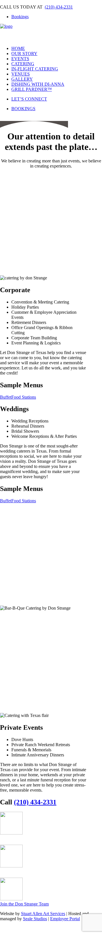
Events (20, 58)
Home (18, 48)
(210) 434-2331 (59, 7)
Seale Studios (35, 918)
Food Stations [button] (23, 397)
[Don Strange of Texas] (51, 32)
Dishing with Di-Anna (37, 84)
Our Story (24, 53)
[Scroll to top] (4, 929)
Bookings (20, 16)
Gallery (22, 79)
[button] (6, 841)
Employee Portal (65, 918)
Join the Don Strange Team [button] (24, 903)
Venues (20, 74)
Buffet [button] (5, 397)
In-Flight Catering (34, 68)
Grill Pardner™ (31, 89)
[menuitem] (56, 16)
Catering (22, 63)
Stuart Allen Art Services (43, 913)
